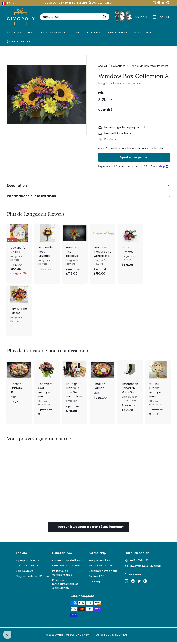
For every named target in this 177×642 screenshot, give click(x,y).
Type (76, 32)
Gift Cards (143, 32)
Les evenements (52, 32)
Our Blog (94, 581)
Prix (101, 93)
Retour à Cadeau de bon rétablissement (91, 527)
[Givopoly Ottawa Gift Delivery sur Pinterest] (145, 581)
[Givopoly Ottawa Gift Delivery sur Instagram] (126, 581)
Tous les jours (20, 32)
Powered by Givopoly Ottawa (110, 634)
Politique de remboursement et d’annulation (65, 584)
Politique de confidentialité (62, 573)
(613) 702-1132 (18, 41)
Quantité (105, 110)
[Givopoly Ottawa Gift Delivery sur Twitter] (139, 581)
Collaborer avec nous (102, 571)
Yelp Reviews (24, 571)
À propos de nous (28, 560)
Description (17, 185)
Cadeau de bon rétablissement (149, 66)
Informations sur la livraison (31, 196)
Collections (118, 66)
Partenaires (118, 32)
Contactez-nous (27, 565)
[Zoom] (46, 95)
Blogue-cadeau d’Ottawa (33, 576)
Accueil (102, 66)
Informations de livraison (68, 560)
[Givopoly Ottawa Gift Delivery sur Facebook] (133, 581)
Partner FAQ (96, 576)
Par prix (94, 32)
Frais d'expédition (109, 148)
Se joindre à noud (100, 565)
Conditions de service (67, 565)
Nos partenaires (99, 560)
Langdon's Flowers (111, 83)
